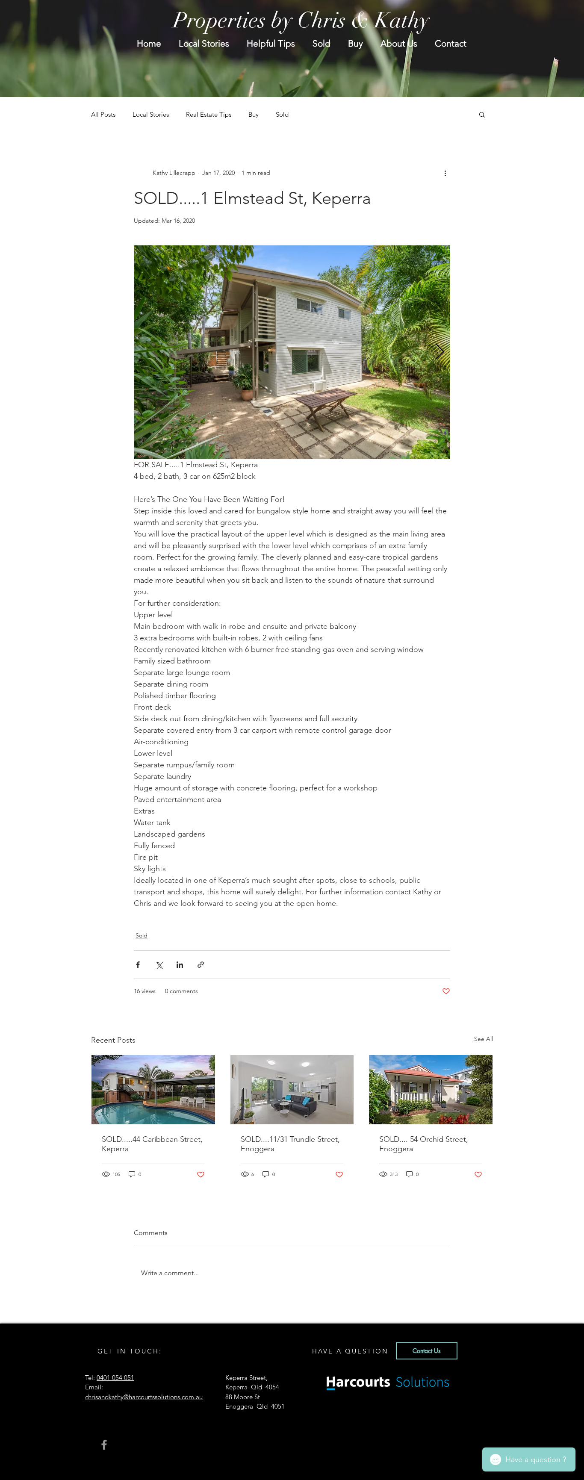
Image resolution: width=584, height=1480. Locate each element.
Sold (282, 114)
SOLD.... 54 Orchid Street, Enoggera (423, 1144)
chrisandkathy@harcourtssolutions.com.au (144, 1397)
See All (483, 1039)
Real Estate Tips (208, 114)
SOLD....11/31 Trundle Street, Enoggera (290, 1144)
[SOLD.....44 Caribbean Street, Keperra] (153, 1089)
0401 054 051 (115, 1378)
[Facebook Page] (104, 1444)
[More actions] (445, 173)
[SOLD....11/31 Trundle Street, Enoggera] (292, 1089)
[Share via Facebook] (138, 965)
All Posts (103, 114)
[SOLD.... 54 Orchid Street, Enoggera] (431, 1089)
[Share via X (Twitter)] (159, 965)
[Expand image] (292, 352)
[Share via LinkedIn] (180, 965)
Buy (253, 114)
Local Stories (151, 114)
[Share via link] (201, 965)
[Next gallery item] (440, 352)
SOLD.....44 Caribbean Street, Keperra (152, 1144)
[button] (482, 114)
